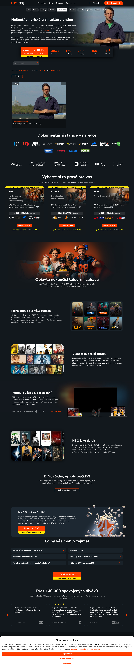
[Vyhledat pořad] (37, 63)
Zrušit (17, 76)
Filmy (35, 10)
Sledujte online (50, 30)
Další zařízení (55, 411)
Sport (81, 10)
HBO (105, 10)
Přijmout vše (67, 654)
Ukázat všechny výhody (67, 490)
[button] (7, 615)
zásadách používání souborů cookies (85, 649)
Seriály (43, 10)
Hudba (97, 10)
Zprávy (89, 10)
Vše (28, 10)
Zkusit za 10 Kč (113, 3)
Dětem (51, 10)
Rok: (52, 70)
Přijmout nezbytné (67, 659)
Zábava (72, 10)
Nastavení (67, 663)
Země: (37, 70)
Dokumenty (62, 10)
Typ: (19, 70)
